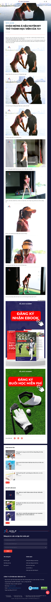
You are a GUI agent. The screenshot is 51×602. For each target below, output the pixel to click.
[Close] (37, 290)
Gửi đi (18, 309)
